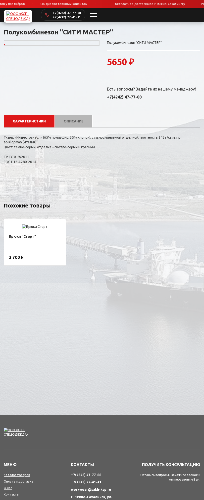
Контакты (11, 494)
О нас (8, 488)
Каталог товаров (17, 475)
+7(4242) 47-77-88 (67, 12)
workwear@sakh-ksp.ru (91, 490)
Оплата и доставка (18, 481)
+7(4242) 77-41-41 (67, 17)
